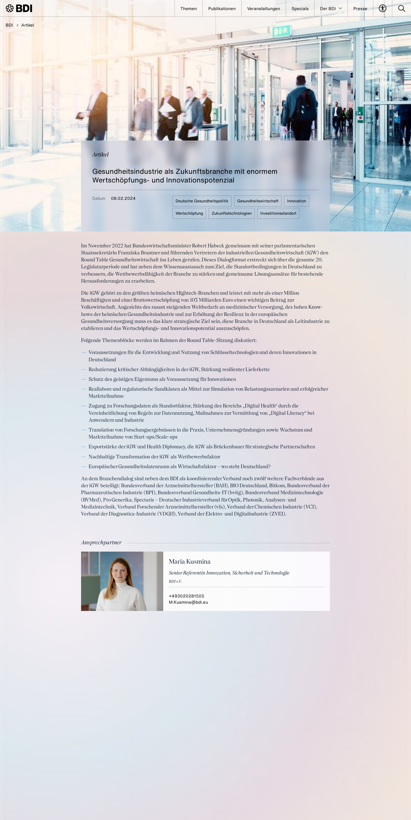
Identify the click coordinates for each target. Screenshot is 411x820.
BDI (9, 25)
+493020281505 (186, 596)
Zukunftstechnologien (232, 213)
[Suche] (401, 8)
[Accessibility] (382, 8)
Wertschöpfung (189, 213)
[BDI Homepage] (19, 8)
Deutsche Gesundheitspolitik (202, 201)
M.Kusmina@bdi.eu (188, 602)
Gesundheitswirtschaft (257, 201)
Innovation (296, 201)
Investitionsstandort (278, 213)
